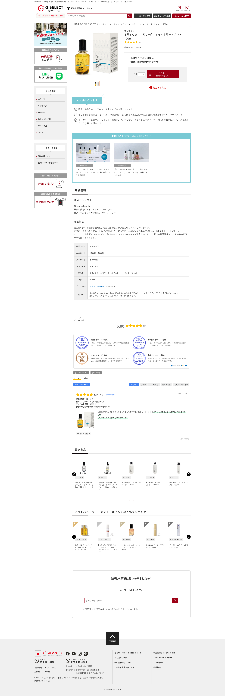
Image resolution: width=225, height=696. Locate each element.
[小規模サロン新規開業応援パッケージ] (50, 45)
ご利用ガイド (179, 10)
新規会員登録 (76, 8)
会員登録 (187, 10)
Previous (74, 474)
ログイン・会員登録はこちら (163, 74)
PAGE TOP (112, 641)
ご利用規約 (158, 662)
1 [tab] (129, 503)
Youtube (74, 654)
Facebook (68, 654)
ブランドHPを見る (97, 286)
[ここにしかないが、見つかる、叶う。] (50, 16)
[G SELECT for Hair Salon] (50, 8)
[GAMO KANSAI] (48, 655)
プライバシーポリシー (163, 657)
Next (189, 474)
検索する (129, 16)
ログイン (88, 8)
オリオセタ (129, 30)
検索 (175, 600)
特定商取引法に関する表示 (164, 652)
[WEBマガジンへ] (51, 189)
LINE (86, 654)
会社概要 (157, 667)
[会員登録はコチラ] (51, 63)
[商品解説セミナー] (51, 207)
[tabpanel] (97, 53)
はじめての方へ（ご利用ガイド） (128, 652)
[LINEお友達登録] (51, 81)
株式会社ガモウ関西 (84, 666)
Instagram (80, 654)
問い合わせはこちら (122, 662)
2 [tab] (133, 503)
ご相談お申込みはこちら (124, 667)
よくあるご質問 (120, 657)
